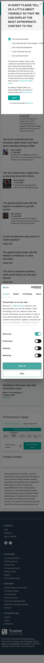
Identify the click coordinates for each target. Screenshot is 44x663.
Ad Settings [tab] (27, 294)
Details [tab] (16, 294)
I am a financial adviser (20, 39)
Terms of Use (27, 92)
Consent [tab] (6, 294)
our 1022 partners (17, 306)
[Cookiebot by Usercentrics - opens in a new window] (31, 287)
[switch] (38, 341)
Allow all (22, 366)
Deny (22, 373)
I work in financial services (21, 52)
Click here (29, 103)
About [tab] (38, 294)
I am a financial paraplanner (22, 47)
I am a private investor (20, 56)
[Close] (41, 4)
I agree (14, 98)
